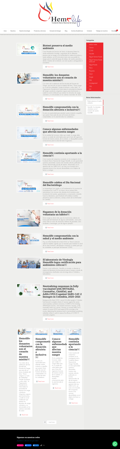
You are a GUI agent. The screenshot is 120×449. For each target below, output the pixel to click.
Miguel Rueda (93, 65)
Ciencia (91, 48)
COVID (91, 51)
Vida (90, 86)
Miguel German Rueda (95, 57)
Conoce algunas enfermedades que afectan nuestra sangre (60, 130)
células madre (93, 44)
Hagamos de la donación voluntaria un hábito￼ (57, 213)
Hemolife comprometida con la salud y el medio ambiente (61, 237)
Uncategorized (93, 83)
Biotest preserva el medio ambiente (58, 47)
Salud (90, 74)
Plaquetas (92, 71)
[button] (115, 444)
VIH (90, 89)
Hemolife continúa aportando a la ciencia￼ (62, 154)
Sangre (91, 77)
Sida (90, 80)
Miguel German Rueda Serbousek (95, 61)
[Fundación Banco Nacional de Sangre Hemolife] (60, 14)
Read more (50, 67)
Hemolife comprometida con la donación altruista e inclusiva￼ (61, 108)
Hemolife (91, 54)
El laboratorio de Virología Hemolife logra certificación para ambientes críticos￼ (62, 262)
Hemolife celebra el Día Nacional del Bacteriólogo (61, 184)
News (91, 68)
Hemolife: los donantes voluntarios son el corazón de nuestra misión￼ (60, 77)
